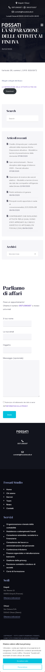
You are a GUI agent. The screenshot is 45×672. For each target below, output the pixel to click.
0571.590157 (17, 7)
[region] (22, 656)
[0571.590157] (22, 441)
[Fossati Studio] (11, 24)
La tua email (8, 331)
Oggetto (7, 344)
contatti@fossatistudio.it (24, 11)
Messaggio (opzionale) (13, 357)
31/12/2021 (7, 48)
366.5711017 (32, 7)
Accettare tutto (22, 661)
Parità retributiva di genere (20, 191)
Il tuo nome (8, 318)
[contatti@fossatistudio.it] (22, 452)
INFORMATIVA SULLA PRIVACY (17, 406)
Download (10, 91)
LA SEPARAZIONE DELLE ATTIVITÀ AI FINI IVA (19, 87)
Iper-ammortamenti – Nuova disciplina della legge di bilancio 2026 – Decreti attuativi (22, 165)
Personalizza (22, 667)
